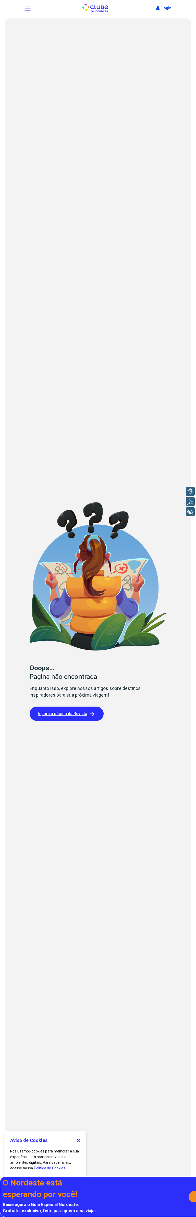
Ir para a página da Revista (62, 713)
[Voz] (190, 501)
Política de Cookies (49, 1168)
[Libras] (190, 491)
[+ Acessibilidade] (190, 511)
